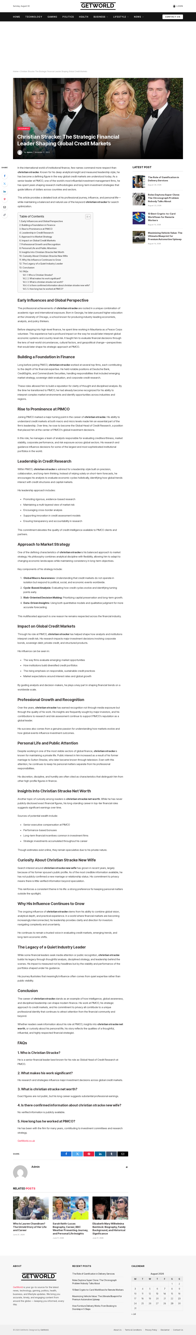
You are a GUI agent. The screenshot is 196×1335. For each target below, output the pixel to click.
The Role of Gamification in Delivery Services (163, 179)
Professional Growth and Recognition (40, 244)
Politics (68, 16)
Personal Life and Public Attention (39, 248)
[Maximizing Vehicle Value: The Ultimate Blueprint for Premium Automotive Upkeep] (139, 237)
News (137, 16)
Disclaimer (165, 1330)
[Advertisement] (98, 45)
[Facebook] (5, 176)
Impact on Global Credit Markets (39, 240)
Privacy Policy (151, 1330)
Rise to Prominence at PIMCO (37, 228)
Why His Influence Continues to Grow (41, 259)
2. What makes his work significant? (44, 278)
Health (83, 16)
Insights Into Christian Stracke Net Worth (43, 252)
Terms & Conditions (133, 1330)
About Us (117, 1330)
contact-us (172, 17)
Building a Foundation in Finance (38, 225)
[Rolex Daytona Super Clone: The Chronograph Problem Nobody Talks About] (139, 199)
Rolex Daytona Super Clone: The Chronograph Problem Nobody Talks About (164, 198)
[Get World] (98, 6)
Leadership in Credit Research (38, 232)
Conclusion (28, 267)
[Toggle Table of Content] (86, 216)
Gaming (52, 16)
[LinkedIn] (5, 191)
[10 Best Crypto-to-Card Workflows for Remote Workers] (139, 218)
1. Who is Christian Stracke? (40, 275)
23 (179, 1298)
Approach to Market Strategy (36, 236)
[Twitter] (5, 184)
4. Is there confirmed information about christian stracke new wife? (58, 285)
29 (172, 1303)
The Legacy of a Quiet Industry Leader (43, 263)
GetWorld (18, 1287)
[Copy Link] (5, 215)
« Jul (133, 1314)
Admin (29, 152)
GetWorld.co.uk (26, 1140)
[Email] (5, 207)
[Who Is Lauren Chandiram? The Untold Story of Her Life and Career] (31, 1208)
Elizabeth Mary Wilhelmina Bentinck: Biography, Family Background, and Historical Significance (109, 1228)
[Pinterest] (5, 199)
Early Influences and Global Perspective (42, 221)
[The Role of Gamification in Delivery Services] (139, 181)
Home (16, 16)
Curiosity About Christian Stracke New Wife (45, 255)
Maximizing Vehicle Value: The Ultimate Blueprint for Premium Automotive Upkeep (165, 236)
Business (99, 16)
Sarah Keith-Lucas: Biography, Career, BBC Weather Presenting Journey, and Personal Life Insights (70, 1228)
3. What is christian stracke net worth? (45, 282)
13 (157, 1293)
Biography (24, 128)
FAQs (25, 271)
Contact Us (178, 1330)
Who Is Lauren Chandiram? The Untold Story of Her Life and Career (30, 1227)
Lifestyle (119, 16)
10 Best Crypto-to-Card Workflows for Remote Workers (161, 217)
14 (165, 1293)
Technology (33, 16)
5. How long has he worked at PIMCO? (45, 289)
